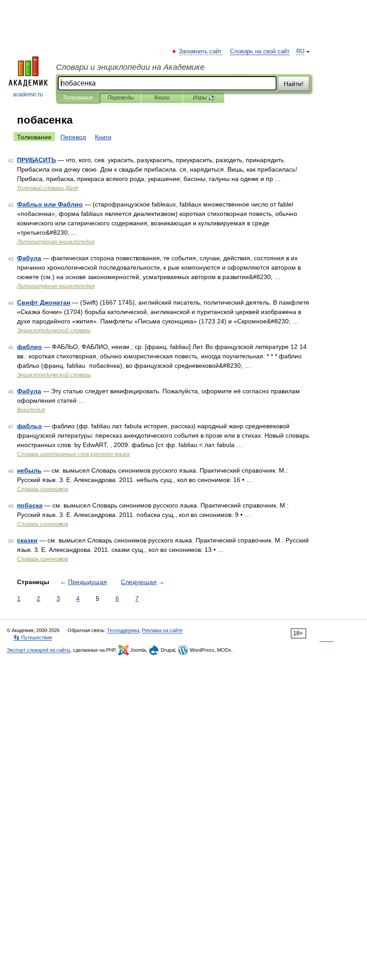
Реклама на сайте (162, 630)
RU (300, 51)
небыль (29, 470)
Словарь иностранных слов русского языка (73, 454)
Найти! (293, 83)
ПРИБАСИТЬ (36, 160)
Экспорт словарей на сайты (38, 650)
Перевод (73, 137)
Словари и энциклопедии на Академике (130, 67)
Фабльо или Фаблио (50, 204)
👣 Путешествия (32, 637)
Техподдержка (123, 630)
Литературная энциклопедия (55, 242)
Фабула (29, 258)
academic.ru (28, 94)
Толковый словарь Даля (47, 188)
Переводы (120, 98)
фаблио (29, 346)
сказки (27, 540)
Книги (162, 98)
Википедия (31, 410)
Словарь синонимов (42, 489)
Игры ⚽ (204, 98)
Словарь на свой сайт (260, 51)
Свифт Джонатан (43, 302)
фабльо (29, 426)
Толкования (78, 98)
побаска (30, 505)
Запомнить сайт (200, 51)
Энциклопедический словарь (54, 330)
